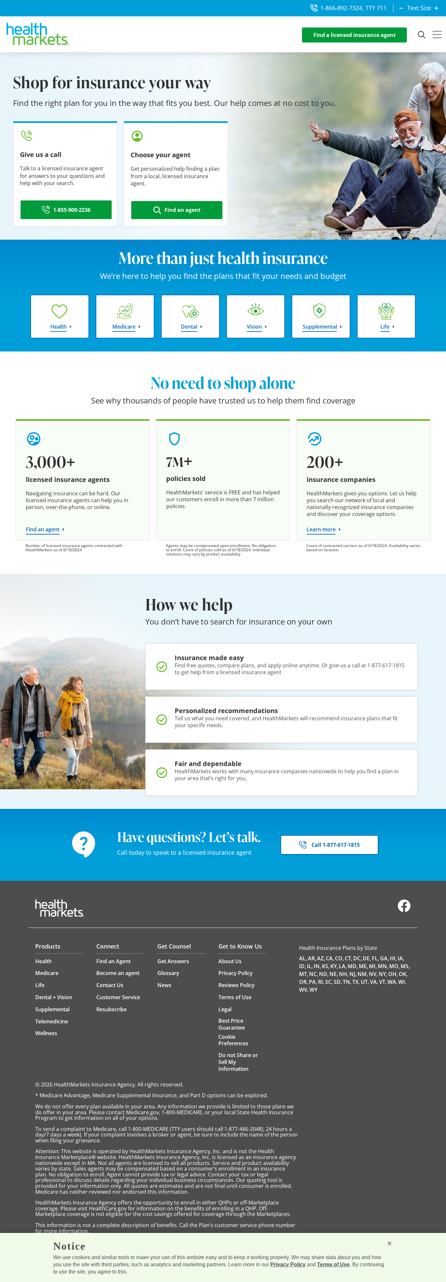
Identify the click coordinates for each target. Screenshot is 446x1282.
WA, (392, 981)
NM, (363, 974)
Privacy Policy (288, 1264)
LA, (343, 966)
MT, (303, 974)
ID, (302, 966)
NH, (343, 974)
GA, (384, 958)
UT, (365, 981)
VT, (383, 981)
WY (313, 989)
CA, (330, 958)
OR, (303, 981)
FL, (375, 958)
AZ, (321, 958)
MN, (383, 966)
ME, (363, 966)
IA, (401, 958)
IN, (317, 966)
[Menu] (437, 35)
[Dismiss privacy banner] (389, 1243)
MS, (405, 966)
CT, (348, 958)
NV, (373, 974)
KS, (325, 966)
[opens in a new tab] (404, 910)
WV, (304, 989)
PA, (313, 981)
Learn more (321, 529)
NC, (313, 974)
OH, (393, 974)
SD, (338, 981)
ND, (323, 974)
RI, (321, 981)
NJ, (353, 974)
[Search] (421, 35)
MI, (373, 966)
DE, (367, 958)
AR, (312, 958)
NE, (333, 974)
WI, (402, 981)
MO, (394, 966)
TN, (347, 981)
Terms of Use (333, 1264)
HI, (393, 958)
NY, (383, 974)
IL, (310, 966)
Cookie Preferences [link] (233, 1040)
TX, (356, 981)
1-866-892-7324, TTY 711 (353, 8)
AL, (303, 958)
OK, (403, 974)
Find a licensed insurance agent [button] (354, 35)
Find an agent (42, 529)
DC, (357, 958)
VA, (374, 981)
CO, (339, 958)
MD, (353, 966)
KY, (334, 966)
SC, (329, 981)
